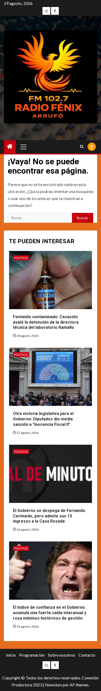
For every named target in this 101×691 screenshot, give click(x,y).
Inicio (11, 654)
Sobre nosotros (61, 654)
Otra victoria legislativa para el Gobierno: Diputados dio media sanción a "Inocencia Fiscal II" (43, 419)
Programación (32, 654)
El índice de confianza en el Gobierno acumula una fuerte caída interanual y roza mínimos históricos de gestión (49, 613)
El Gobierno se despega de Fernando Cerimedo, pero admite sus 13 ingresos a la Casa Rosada (49, 516)
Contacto (86, 654)
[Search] (81, 147)
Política (21, 258)
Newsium (53, 684)
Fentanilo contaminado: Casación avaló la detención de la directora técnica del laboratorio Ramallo (45, 322)
